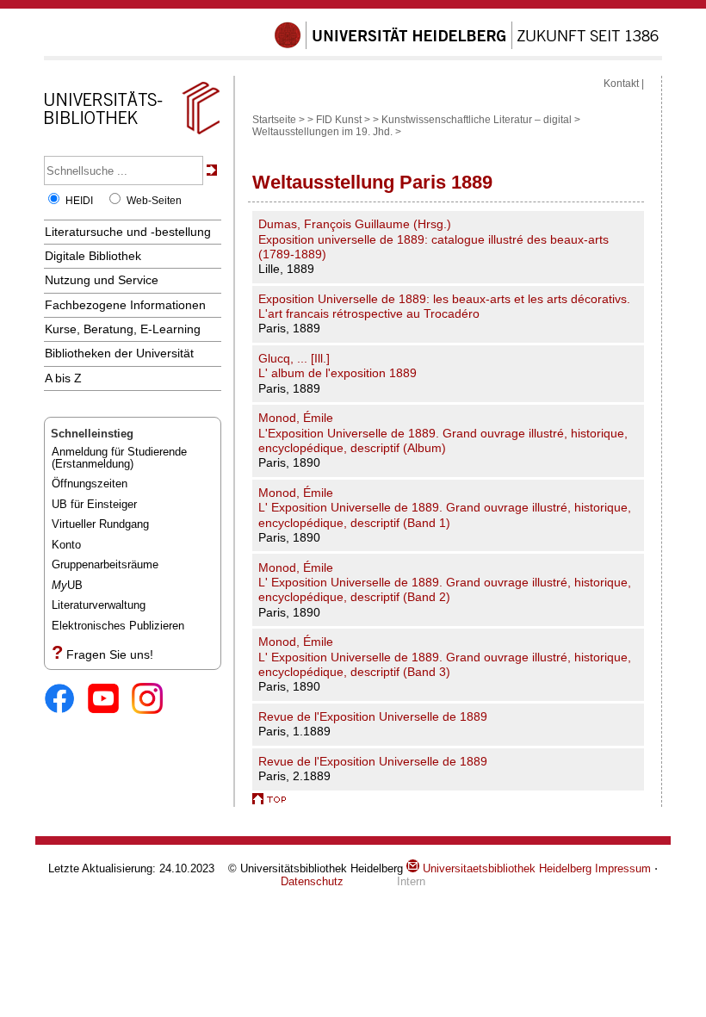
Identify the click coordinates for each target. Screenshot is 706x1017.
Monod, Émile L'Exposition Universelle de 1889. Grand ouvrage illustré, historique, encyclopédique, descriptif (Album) (443, 433)
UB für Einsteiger (94, 504)
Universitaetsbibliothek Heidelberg (505, 868)
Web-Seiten (154, 200)
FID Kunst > (343, 120)
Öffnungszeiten (89, 483)
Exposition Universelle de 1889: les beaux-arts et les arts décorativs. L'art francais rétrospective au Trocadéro (444, 306)
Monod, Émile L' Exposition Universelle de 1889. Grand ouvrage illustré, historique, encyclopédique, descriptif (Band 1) (444, 508)
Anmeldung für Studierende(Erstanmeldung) (119, 457)
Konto (66, 544)
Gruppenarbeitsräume (105, 564)
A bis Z (63, 378)
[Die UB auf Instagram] (154, 699)
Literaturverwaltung (99, 604)
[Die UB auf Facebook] (66, 699)
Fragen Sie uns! (109, 654)
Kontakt (621, 83)
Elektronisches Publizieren (118, 625)
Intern (411, 881)
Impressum (623, 868)
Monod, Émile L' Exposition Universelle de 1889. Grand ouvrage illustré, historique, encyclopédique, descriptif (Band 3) (444, 657)
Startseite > (278, 120)
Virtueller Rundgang (100, 524)
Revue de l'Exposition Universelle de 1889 (372, 716)
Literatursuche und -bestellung (128, 232)
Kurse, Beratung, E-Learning (123, 329)
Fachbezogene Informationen (125, 305)
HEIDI (79, 200)
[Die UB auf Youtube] (110, 699)
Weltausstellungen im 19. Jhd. (322, 132)
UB (67, 585)
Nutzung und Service (101, 280)
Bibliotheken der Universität (119, 353)
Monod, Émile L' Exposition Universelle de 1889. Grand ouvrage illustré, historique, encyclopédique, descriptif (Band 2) (444, 583)
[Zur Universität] (467, 46)
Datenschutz (312, 881)
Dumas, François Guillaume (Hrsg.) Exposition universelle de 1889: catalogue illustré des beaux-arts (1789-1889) (433, 239)
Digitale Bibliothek (93, 256)
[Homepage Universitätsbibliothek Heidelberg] (132, 134)
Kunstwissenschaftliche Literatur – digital (476, 120)
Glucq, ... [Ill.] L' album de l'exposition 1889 (337, 365)
